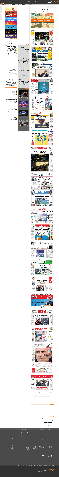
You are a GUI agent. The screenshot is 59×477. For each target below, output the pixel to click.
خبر (28, 445)
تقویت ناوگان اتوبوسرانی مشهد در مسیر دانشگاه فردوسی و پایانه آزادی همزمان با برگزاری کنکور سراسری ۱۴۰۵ (23, 54)
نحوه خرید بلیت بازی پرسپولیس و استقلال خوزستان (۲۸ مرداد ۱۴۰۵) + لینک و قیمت (11, 44)
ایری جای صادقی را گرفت (25, 49)
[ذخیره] (46, 12)
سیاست (47, 1)
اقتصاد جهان (43, 439)
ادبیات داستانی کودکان (49, 456)
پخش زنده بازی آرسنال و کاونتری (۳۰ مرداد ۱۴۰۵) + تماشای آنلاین (23, 82)
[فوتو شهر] (13, 2)
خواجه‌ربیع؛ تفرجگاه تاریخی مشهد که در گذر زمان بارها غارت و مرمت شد (11, 57)
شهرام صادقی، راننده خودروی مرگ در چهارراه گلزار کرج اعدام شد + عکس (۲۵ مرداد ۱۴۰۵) (11, 66)
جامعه (42, 1)
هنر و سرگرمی (50, 458)
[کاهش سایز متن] (41, 12)
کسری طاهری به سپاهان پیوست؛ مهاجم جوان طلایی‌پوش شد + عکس (11, 69)
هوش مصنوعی (11, 436)
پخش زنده (12, 429)
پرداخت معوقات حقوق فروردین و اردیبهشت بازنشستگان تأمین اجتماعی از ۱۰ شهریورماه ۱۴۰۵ (11, 54)
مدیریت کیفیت (40, 465)
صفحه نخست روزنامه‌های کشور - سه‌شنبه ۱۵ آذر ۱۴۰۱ (46, 406)
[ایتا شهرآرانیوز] (1, 11)
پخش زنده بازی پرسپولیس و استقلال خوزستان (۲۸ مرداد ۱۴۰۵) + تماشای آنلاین (11, 49)
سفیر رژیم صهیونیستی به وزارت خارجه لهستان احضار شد (23, 86)
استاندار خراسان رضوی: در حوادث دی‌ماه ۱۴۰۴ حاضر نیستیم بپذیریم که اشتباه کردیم (11, 80)
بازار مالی (43, 437)
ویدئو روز (35, 446)
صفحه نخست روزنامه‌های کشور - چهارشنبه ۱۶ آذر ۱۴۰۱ (46, 405)
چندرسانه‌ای (46, 3)
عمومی (20, 445)
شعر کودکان (50, 457)
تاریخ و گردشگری (34, 436)
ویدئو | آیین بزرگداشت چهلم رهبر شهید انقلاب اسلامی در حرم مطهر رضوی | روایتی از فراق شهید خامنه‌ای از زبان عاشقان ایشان (23, 98)
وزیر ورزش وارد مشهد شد (13, 117)
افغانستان (43, 3)
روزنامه (38, 3)
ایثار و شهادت (50, 447)
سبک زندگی (27, 447)
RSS (18, 465)
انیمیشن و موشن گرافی (33, 447)
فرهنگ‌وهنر (39, 1)
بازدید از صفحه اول (50, 402)
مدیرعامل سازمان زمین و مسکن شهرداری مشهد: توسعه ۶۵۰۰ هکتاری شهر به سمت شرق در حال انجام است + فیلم (11, 51)
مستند (12, 446)
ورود (3, 3)
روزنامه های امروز (48, 396)
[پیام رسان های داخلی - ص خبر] (11, 19)
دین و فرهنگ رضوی (29, 1)
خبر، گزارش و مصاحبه (49, 461)
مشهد (26, 1)
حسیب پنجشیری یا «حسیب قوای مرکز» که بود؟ (23, 70)
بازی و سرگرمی (11, 438)
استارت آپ (12, 437)
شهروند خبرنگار (42, 447)
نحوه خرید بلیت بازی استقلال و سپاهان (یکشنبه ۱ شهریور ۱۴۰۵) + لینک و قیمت (23, 84)
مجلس (51, 436)
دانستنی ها (51, 460)
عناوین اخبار (49, 1)
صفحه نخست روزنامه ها (42, 396)
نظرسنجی (23, 465)
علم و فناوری (34, 1)
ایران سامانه (19, 470)
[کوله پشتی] (6, 2)
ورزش (37, 1)
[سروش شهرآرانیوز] (1, 14)
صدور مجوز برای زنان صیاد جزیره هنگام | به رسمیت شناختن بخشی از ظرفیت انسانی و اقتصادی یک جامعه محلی (11, 121)
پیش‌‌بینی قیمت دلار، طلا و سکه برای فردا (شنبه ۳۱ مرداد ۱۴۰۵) (23, 63)
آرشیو (37, 465)
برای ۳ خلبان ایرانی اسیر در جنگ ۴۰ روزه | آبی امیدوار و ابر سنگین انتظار (12, 76)
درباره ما (53, 465)
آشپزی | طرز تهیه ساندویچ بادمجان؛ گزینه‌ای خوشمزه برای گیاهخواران (23, 66)
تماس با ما (50, 465)
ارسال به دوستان (43, 402)
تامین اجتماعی (34, 437)
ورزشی (12, 447)
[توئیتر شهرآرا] (1, 16)
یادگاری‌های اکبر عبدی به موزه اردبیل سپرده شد (39, 4)
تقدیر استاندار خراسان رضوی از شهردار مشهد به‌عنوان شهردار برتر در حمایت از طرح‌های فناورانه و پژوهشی (11, 82)
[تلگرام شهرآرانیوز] (1, 19)
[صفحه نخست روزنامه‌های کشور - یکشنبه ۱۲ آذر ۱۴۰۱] (42, 37)
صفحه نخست (52, 429)
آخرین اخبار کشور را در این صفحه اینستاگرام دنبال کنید (45, 392)
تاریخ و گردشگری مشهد (41, 446)
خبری (12, 445)
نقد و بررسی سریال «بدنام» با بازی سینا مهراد (29, 4)
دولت (51, 437)
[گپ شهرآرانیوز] (1, 12)
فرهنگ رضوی (50, 446)
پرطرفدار (12, 38)
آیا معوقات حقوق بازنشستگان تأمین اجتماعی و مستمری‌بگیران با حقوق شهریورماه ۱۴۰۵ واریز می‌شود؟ (11, 46)
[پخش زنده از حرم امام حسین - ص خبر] (11, 9)
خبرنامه (33, 402)
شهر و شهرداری (42, 445)
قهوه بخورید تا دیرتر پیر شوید (13, 109)
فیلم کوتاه (35, 450)
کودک (15, 429)
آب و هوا (32, 465)
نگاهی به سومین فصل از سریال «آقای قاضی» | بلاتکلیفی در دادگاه (11, 73)
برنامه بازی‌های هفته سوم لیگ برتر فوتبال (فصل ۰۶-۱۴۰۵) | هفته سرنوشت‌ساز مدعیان (23, 56)
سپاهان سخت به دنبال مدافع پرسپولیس (24, 58)
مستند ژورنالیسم (34, 448)
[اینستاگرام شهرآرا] (1, 17)
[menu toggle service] (1, 1)
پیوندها (35, 465)
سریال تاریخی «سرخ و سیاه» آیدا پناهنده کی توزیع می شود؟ (11, 78)
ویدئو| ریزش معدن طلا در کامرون (13, 90)
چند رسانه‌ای (50, 459)
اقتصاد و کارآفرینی (27, 448)
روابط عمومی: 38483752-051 (39, 472)
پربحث (15, 38)
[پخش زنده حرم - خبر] (11, 31)
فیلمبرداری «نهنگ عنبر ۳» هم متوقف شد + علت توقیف (50, 4)
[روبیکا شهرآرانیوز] (1, 9)
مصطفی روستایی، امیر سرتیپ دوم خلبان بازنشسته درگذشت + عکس (24, 51)
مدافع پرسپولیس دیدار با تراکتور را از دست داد (23, 71)
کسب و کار (43, 438)
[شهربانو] (17, 2)
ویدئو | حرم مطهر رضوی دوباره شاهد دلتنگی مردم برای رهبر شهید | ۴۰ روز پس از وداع (24, 108)
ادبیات (28, 436)
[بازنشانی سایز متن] (43, 12)
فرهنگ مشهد (27, 439)
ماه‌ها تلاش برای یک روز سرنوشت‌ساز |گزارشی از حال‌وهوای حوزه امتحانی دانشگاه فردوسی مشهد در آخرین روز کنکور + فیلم (23, 60)
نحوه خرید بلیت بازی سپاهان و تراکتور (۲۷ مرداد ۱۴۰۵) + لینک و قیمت (11, 61)
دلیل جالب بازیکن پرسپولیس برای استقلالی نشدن (11, 59)
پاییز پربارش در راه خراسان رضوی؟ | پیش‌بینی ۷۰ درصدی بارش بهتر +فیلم (11, 63)
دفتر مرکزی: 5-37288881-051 (39, 470)
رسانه (48, 7)
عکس (40, 3)
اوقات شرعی (29, 465)
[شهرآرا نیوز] (55, 2)
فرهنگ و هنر (12, 448)
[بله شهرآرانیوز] (1, 6)
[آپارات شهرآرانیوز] (1, 8)
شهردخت (28, 449)
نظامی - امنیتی (50, 439)
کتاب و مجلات (27, 438)
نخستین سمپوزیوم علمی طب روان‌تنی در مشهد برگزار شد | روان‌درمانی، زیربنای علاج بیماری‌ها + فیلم (23, 127)
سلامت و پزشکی (34, 439)
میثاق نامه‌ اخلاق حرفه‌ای (45, 465)
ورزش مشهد (19, 437)
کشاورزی (43, 436)
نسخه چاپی (37, 402)
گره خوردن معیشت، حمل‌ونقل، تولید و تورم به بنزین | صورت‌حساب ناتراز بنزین (11, 85)
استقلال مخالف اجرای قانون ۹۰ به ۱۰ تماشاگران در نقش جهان (23, 48)
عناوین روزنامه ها (36, 396)
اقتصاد (44, 1)
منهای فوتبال (19, 436)
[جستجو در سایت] (3, 1)
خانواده (35, 438)
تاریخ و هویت (27, 450)
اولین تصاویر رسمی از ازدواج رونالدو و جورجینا (11, 67)
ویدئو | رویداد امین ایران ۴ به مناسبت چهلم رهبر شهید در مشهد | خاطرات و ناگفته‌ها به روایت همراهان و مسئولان (24, 117)
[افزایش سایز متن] (44, 12)
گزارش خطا (32, 394)
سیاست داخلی (50, 438)
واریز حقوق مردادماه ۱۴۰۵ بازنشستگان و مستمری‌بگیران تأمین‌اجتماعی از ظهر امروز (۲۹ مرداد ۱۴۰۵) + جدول (11, 41)
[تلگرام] (11, 27)
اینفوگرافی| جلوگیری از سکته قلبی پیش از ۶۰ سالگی (11, 98)
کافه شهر (35, 449)
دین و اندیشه (50, 445)
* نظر (42, 418)
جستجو (20, 465)
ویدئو (35, 445)
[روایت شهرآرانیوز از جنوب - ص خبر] (11, 14)
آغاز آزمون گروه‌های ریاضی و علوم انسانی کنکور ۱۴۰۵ (23, 69)
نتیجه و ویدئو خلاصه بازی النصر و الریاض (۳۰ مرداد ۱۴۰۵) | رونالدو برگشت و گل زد (23, 80)
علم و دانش (12, 439)
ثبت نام (1, 3)
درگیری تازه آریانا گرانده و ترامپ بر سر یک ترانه (19, 4)
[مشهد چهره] (10, 2)
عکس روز (12, 449)
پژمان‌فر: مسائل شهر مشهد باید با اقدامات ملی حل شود (11, 71)
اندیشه (28, 446)
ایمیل (52, 420)
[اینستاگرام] (11, 23)
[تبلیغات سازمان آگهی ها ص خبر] (11, 36)
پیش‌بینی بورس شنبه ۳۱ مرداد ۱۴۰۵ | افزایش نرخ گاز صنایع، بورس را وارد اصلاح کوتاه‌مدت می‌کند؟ (23, 73)
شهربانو (22, 429)
